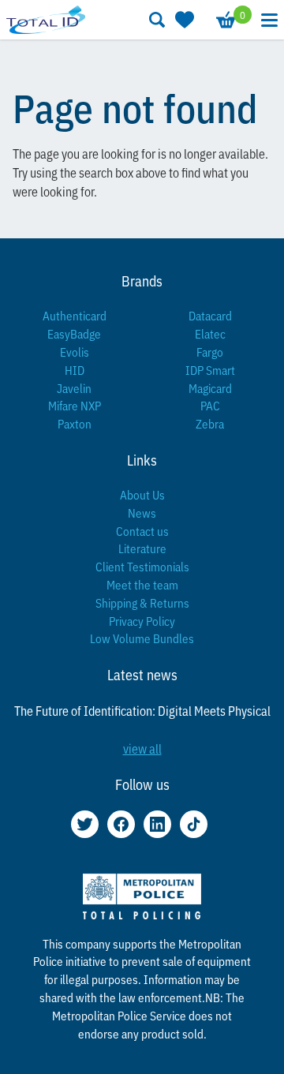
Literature (142, 548)
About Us (142, 494)
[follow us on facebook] (121, 824)
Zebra (210, 423)
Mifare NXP (74, 405)
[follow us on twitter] (85, 824)
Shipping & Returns (142, 602)
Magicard (210, 388)
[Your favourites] (183, 19)
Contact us (142, 530)
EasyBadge (74, 333)
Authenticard (74, 315)
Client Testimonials (142, 566)
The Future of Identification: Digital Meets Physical (142, 710)
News (142, 512)
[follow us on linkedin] (157, 824)
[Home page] (45, 19)
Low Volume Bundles (142, 638)
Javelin (74, 388)
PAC (210, 405)
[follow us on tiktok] (193, 824)
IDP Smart (210, 369)
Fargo (209, 351)
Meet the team (142, 584)
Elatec (210, 333)
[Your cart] (225, 19)
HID (74, 369)
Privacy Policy (142, 620)
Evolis (74, 351)
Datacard (210, 315)
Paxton (75, 423)
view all (142, 748)
